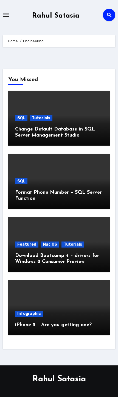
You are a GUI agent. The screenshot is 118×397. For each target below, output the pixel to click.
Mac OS (50, 244)
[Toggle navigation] (6, 15)
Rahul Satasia (56, 16)
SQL (21, 118)
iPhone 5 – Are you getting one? (53, 325)
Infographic (29, 313)
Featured (26, 244)
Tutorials (41, 118)
